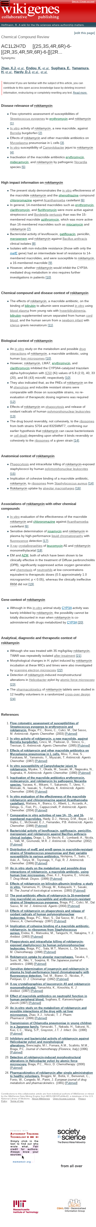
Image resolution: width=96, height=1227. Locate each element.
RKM (13, 584)
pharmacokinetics (29, 689)
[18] (39, 550)
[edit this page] (84, 33)
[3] (62, 143)
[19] (31, 584)
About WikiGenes (41, 1098)
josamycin (55, 531)
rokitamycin (43, 105)
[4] (12, 152)
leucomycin (55, 545)
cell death (20, 435)
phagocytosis (55, 406)
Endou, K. (34, 68)
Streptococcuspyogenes (27, 118)
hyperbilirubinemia (73, 310)
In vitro (15, 128)
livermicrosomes (33, 358)
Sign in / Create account (83, 1)
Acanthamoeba (54, 200)
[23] (12, 684)
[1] (12, 123)
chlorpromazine (21, 200)
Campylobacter (53, 147)
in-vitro (37, 608)
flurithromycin (47, 210)
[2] (40, 133)
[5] (23, 167)
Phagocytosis (19, 464)
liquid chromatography (67, 536)
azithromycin (50, 219)
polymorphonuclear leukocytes (68, 411)
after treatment (64, 655)
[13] (12, 416)
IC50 (48, 373)
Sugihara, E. (60, 68)
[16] (78, 488)
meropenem (18, 238)
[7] (29, 229)
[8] (33, 243)
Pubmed (71, 733)
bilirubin (30, 305)
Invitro (15, 147)
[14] (76, 440)
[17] (45, 541)
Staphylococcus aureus (70, 483)
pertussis (55, 214)
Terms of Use (17, 1101)
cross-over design (77, 694)
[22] (60, 670)
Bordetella (41, 214)
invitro (19, 349)
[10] (48, 277)
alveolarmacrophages (58, 488)
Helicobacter (38, 680)
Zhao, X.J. (9, 68)
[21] (78, 655)
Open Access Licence (64, 1098)
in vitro (67, 190)
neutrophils (44, 570)
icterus (14, 325)
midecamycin (19, 162)
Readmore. (80, 92)
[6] (82, 200)
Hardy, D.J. (22, 72)
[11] (50, 325)
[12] (12, 402)
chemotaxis (24, 570)
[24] (12, 699)
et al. (20, 68)
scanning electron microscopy (35, 670)
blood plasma (19, 310)
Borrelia (15, 133)
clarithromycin (20, 210)
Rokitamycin (18, 488)
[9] (50, 263)
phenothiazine (69, 195)
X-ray (14, 545)
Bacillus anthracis (75, 238)
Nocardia (80, 162)
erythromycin (58, 118)
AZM (25, 555)
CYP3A (67, 608)
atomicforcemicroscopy (77, 680)
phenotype (21, 387)
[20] (80, 622)
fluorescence (19, 541)
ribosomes (86, 421)
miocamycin (74, 224)
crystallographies (30, 545)
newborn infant (72, 320)
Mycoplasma (19, 143)
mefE (13, 253)
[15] (12, 474)
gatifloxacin (67, 234)
